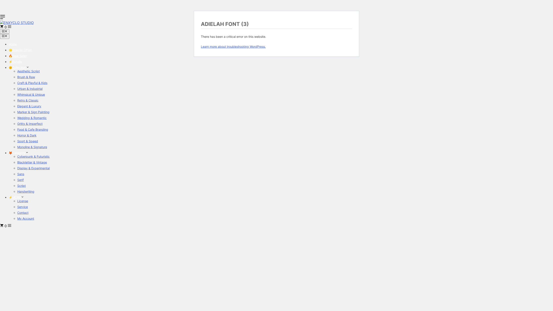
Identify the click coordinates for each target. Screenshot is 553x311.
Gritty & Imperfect (30, 123)
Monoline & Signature (32, 147)
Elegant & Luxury (29, 106)
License (22, 201)
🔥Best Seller (18, 56)
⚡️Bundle (15, 61)
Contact (23, 212)
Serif (20, 180)
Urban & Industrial (30, 88)
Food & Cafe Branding (32, 129)
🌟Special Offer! (20, 50)
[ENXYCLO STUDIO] (17, 23)
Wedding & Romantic (32, 118)
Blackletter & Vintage (32, 162)
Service (22, 207)
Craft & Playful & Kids (32, 83)
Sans (20, 174)
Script (21, 185)
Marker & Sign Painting (33, 112)
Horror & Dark (27, 135)
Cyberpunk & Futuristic (33, 156)
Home (13, 44)
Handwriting (25, 191)
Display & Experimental (33, 168)
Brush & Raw (26, 77)
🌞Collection (17, 67)
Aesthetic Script (28, 71)
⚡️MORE (15, 197)
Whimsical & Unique (31, 94)
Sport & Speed (27, 141)
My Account (25, 218)
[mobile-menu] (2, 17)
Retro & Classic (27, 100)
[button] (9, 27)
